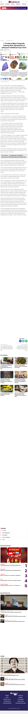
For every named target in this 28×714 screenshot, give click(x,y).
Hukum (1, 674)
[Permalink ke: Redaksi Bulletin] (1, 50)
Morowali (4, 535)
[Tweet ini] (23, 341)
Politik (2, 611)
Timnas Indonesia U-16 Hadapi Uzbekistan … (11, 565)
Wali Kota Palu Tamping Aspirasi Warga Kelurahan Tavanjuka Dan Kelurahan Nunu (22, 347)
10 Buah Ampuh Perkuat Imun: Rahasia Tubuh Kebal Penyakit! (6, 394)
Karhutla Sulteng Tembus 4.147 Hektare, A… (11, 585)
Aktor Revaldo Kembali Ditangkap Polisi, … (10, 675)
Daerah (2, 584)
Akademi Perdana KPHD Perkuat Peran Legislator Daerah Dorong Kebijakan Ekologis (20, 380)
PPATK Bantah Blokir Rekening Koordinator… (15, 684)
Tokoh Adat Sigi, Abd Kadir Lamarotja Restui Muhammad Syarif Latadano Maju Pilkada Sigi (6, 347)
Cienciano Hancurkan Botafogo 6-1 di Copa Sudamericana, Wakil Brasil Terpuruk (6, 380)
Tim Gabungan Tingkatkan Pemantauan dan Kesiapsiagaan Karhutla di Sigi (6, 367)
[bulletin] (14, 1)
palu (3, 539)
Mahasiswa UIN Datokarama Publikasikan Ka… (11, 570)
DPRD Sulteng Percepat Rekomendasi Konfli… (15, 616)
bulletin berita (6, 537)
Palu (1, 579)
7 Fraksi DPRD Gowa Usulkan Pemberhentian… (11, 612)
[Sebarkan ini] (20, 341)
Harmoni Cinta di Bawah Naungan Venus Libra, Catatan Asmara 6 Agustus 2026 (20, 394)
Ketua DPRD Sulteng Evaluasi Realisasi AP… (15, 621)
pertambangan (6, 532)
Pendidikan (3, 569)
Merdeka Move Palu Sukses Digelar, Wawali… (11, 580)
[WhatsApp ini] (26, 341)
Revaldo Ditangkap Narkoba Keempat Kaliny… (15, 679)
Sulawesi (6, 584)
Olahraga (3, 564)
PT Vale (4, 530)
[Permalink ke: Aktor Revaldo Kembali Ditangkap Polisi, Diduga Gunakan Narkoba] (13, 665)
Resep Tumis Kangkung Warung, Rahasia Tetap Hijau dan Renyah (21, 366)
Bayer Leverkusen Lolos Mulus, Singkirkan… (11, 575)
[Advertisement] (14, 25)
